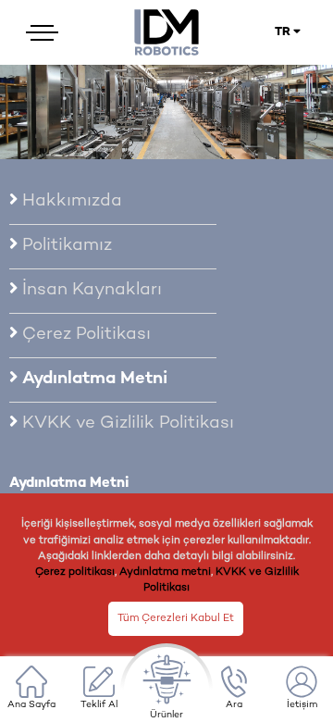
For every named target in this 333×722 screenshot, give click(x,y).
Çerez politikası (75, 572)
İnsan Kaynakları (90, 290)
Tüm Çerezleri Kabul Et (175, 618)
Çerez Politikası (84, 335)
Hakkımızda (70, 202)
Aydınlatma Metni (92, 379)
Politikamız (65, 246)
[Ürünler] (166, 689)
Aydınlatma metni (165, 572)
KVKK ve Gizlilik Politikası (126, 424)
